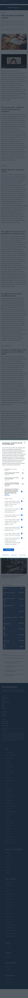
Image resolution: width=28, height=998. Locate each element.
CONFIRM (8, 549)
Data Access (14, 555)
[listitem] (14, 470)
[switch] (22, 473)
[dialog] (14, 499)
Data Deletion (5, 555)
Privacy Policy (22, 555)
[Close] (25, 443)
